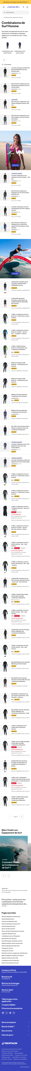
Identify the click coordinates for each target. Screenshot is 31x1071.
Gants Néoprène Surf (8, 919)
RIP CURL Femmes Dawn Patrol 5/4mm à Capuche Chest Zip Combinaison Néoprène (20, 428)
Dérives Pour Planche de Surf (10, 963)
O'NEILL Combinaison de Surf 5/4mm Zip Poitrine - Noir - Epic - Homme (20, 563)
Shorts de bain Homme (8, 928)
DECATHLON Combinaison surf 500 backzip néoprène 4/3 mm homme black (20, 85)
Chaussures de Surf (7, 950)
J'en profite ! (15, 273)
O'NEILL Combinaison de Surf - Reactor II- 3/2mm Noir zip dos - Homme (20, 316)
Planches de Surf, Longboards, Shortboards (14, 953)
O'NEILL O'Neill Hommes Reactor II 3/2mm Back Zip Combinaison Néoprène (19, 347)
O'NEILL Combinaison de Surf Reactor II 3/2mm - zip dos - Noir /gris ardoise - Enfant (19, 527)
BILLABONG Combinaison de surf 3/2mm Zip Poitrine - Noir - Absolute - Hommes (20, 695)
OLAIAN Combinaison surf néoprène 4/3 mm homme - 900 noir (20, 177)
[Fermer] (28, 2)
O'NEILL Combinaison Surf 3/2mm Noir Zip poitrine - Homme (19, 727)
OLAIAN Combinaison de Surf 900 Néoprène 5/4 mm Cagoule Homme (20, 208)
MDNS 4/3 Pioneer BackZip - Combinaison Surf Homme (19, 395)
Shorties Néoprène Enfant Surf (11, 946)
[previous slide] (4, 876)
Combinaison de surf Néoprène (11, 936)
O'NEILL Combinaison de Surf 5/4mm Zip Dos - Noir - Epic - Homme (19, 544)
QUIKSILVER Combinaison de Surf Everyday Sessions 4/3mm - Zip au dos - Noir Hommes (20, 580)
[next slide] (8, 876)
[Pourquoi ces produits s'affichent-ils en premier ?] (2, 64)
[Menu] (4, 7)
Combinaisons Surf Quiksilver (10, 960)
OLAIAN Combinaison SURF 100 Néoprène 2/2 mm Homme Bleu (20, 460)
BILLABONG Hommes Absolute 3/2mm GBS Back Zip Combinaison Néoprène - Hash (20, 711)
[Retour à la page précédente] (9, 817)
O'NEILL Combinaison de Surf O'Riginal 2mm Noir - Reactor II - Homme (20, 508)
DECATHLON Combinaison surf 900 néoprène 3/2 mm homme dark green (20, 117)
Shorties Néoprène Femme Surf (11, 924)
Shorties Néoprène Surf (8, 926)
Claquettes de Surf (7, 948)
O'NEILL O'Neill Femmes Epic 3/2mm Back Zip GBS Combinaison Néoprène (19, 798)
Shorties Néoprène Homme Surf (11, 916)
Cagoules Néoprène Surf (9, 933)
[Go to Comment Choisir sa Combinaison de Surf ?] (24, 867)
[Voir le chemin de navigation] (2, 17)
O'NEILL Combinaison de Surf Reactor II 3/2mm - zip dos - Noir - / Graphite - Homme (19, 332)
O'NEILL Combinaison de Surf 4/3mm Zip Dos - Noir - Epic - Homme (19, 647)
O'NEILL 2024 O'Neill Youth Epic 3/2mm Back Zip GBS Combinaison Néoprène (20, 743)
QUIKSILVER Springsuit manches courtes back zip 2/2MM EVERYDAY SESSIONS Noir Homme (19, 301)
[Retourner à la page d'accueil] (13, 7)
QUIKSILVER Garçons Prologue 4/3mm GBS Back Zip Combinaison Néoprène (20, 631)
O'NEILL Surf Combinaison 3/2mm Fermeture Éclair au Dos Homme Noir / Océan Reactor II (20, 779)
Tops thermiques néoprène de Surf (12, 941)
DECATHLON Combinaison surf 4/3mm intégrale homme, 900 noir (20, 103)
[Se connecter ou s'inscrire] (23, 7)
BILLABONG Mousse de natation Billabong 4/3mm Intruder (20, 662)
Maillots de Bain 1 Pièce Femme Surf (12, 943)
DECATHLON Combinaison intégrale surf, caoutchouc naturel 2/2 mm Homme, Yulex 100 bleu (20, 225)
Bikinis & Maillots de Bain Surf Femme (13, 955)
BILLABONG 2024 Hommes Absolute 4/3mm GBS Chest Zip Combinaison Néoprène (20, 679)
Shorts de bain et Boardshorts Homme (13, 931)
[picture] (5, 72)
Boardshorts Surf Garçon (9, 938)
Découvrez (15, 165)
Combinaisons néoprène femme (7, 52)
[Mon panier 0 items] (27, 7)
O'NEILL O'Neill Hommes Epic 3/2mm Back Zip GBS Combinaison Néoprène (19, 596)
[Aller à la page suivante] (22, 817)
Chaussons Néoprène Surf (9, 921)
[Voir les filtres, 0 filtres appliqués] (4, 60)
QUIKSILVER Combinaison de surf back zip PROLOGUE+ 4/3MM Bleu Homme (19, 283)
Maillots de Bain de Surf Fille (10, 958)
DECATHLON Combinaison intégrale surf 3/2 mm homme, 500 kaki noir (20, 192)
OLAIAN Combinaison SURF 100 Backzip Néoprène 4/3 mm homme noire (20, 69)
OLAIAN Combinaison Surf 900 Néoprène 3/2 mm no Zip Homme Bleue (20, 445)
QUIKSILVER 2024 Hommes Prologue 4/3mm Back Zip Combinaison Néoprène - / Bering (19, 763)
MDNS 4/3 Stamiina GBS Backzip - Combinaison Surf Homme (19, 364)
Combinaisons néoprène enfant (20, 52)
